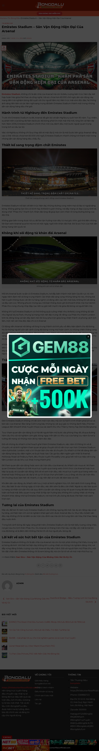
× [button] (88, 337)
